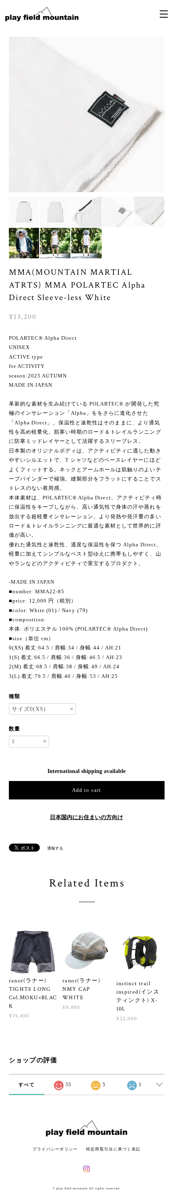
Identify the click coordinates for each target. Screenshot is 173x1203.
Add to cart (86, 790)
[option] (87, 114)
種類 (14, 696)
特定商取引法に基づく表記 (113, 1149)
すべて (27, 1084)
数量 (14, 729)
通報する (55, 848)
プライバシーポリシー (55, 1149)
